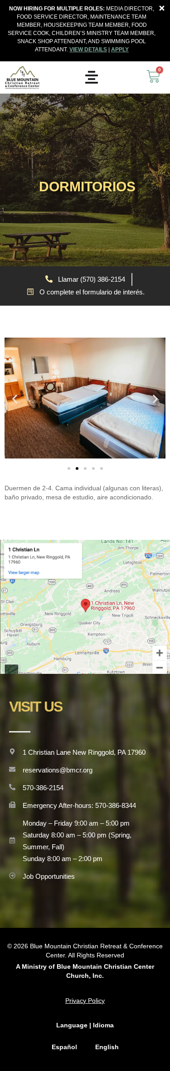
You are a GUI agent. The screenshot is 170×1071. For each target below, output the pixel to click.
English (107, 1047)
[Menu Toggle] (91, 77)
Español (64, 1047)
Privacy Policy (85, 1000)
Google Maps (85, 607)
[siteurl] (22, 77)
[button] (14, 399)
